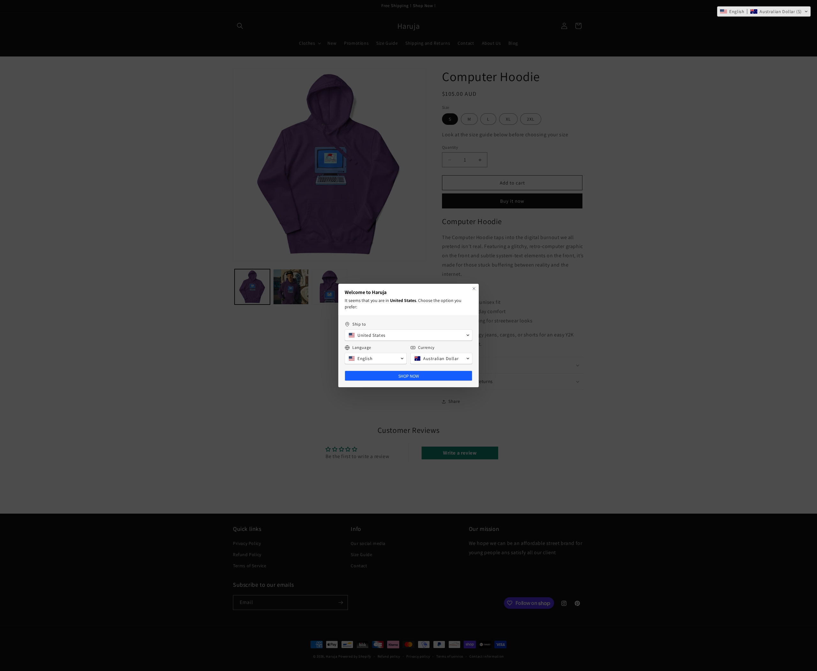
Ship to (359, 324)
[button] (764, 11)
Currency (426, 347)
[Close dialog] (473, 288)
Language (361, 347)
